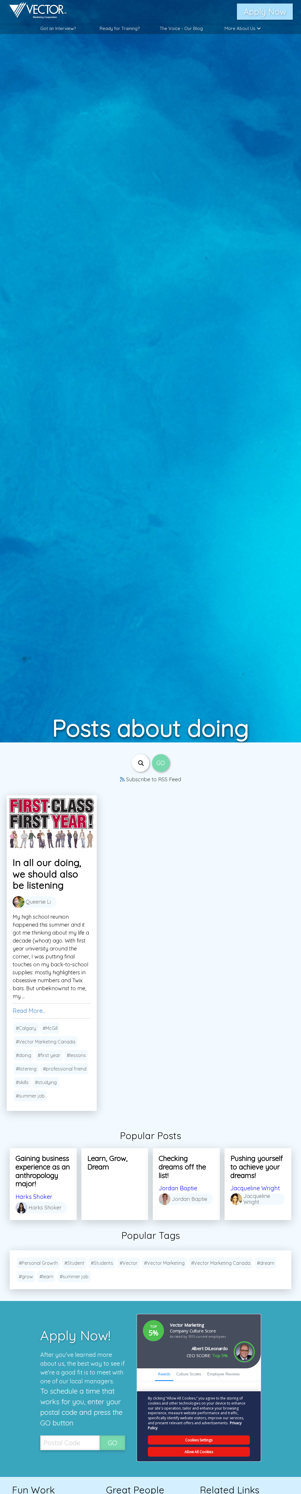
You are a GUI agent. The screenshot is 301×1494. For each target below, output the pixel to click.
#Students (102, 1263)
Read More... (29, 1010)
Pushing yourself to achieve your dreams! (256, 1167)
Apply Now (264, 11)
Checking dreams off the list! (182, 1167)
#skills (22, 1082)
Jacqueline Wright (255, 1188)
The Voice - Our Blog (181, 28)
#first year (49, 1055)
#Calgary (26, 1028)
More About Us (240, 28)
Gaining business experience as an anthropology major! (43, 1171)
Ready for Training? (120, 28)
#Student (74, 1263)
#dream (265, 1263)
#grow (26, 1276)
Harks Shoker (34, 1196)
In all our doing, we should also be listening (47, 874)
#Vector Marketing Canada (45, 1042)
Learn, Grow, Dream (107, 1162)
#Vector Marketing (164, 1263)
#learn (46, 1276)
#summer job (30, 1096)
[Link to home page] (35, 12)
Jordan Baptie (178, 1188)
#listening (26, 1069)
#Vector (129, 1263)
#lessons (76, 1055)
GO (112, 1442)
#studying (46, 1082)
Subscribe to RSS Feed (153, 779)
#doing (23, 1055)
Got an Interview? (58, 28)
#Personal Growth (38, 1263)
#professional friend (64, 1069)
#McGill (50, 1028)
